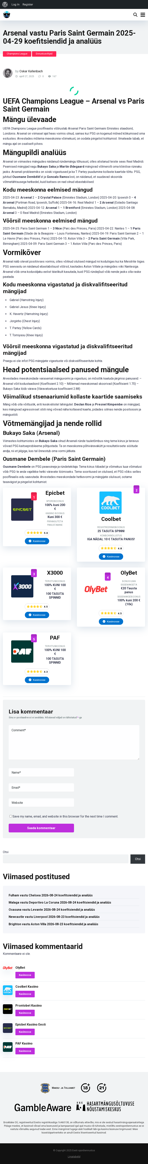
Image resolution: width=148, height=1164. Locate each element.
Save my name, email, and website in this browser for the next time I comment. (65, 816)
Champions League (17, 53)
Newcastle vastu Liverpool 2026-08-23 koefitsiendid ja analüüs (54, 917)
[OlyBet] (96, 600)
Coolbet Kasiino (26, 986)
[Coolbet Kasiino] (110, 513)
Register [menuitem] (28, 4)
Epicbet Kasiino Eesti (30, 1024)
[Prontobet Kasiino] (8, 1013)
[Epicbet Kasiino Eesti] (22, 519)
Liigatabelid (74, 1156)
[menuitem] (5, 4)
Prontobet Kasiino (28, 1005)
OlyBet (20, 967)
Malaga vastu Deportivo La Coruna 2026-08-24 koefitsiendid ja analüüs (60, 902)
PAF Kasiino (24, 1043)
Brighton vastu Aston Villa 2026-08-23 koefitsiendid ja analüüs (53, 924)
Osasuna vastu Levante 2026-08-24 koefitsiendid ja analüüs (52, 909)
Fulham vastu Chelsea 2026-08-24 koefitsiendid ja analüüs (51, 895)
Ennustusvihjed (44, 53)
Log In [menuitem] (15, 4)
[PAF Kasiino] (22, 661)
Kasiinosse (38, 541)
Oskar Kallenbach (31, 71)
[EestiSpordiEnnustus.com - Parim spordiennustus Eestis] (7, 14)
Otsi (5, 852)
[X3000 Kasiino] (22, 596)
